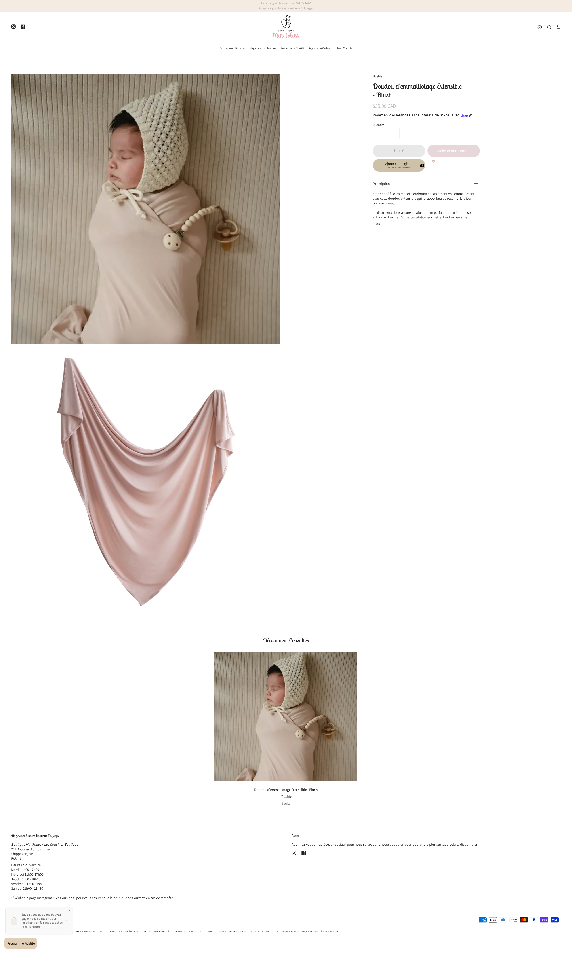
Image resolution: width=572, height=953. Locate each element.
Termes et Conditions (189, 931)
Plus (376, 224)
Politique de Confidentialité (227, 931)
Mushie (377, 76)
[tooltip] (422, 165)
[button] (399, 165)
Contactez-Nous (261, 931)
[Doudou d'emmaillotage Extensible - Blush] (286, 716)
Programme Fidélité (157, 931)
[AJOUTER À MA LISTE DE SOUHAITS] (433, 161)
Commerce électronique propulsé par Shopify (307, 931)
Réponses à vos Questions (86, 931)
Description (381, 183)
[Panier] (558, 27)
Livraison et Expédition (123, 931)
